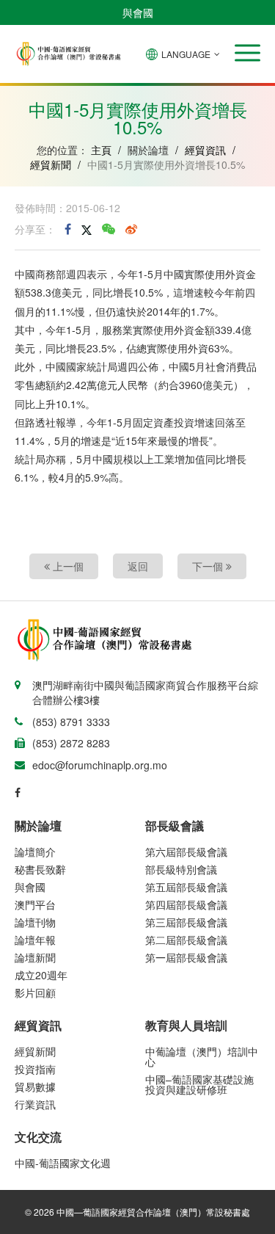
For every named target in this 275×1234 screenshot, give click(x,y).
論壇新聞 (35, 957)
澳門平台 (35, 904)
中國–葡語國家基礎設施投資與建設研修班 (199, 1084)
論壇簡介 (35, 851)
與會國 (137, 12)
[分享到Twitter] (86, 229)
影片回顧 (35, 992)
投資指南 (35, 1068)
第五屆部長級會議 (186, 886)
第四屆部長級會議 (186, 904)
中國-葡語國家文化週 (63, 1162)
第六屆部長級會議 (186, 851)
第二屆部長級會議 (186, 939)
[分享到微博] (131, 229)
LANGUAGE (185, 54)
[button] (247, 53)
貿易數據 (35, 1086)
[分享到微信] (108, 229)
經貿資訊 (205, 149)
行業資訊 (35, 1104)
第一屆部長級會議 (186, 957)
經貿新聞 (50, 164)
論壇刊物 (35, 922)
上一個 (67, 566)
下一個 (209, 566)
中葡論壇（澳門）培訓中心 (201, 1056)
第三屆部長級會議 (186, 922)
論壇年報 (35, 939)
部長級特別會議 (181, 869)
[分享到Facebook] (68, 229)
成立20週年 (41, 975)
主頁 (101, 149)
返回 (138, 566)
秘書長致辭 (40, 869)
